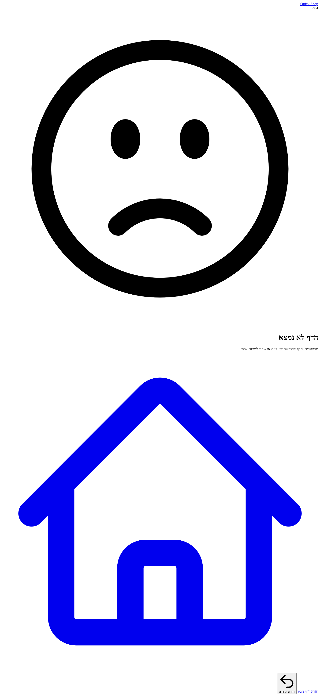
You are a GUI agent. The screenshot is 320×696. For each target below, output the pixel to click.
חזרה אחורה (287, 691)
